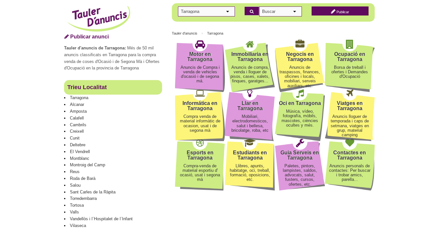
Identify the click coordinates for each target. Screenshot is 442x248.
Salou (75, 185)
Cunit (75, 138)
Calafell (77, 118)
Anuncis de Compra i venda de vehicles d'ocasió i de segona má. (200, 74)
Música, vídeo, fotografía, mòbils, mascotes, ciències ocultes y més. (300, 118)
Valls (74, 212)
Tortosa (77, 205)
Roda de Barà (82, 178)
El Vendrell (80, 151)
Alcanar (77, 104)
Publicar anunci (89, 36)
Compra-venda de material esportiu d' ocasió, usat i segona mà (200, 172)
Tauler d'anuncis (184, 33)
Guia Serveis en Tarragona (300, 155)
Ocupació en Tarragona (349, 56)
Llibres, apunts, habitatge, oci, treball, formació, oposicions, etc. (250, 172)
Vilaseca (78, 225)
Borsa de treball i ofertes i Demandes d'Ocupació (349, 72)
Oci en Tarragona (300, 103)
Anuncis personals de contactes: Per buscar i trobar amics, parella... (349, 172)
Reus (75, 171)
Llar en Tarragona (250, 105)
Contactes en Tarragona (349, 155)
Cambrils (78, 124)
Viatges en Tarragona (350, 105)
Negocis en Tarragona (300, 56)
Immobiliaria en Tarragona (250, 56)
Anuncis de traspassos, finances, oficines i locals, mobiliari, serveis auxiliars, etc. (300, 76)
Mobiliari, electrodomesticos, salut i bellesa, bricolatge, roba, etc (250, 123)
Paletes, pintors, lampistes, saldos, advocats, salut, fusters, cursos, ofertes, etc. (300, 175)
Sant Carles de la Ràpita (93, 192)
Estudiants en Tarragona (250, 155)
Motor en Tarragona (200, 56)
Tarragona (79, 97)
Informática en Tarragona (199, 105)
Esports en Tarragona (200, 155)
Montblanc (79, 158)
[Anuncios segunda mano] (116, 19)
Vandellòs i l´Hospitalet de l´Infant (101, 218)
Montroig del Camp (87, 164)
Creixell (77, 131)
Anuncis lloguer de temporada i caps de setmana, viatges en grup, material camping (350, 125)
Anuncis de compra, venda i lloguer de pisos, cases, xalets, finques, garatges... (250, 74)
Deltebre (77, 144)
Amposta (78, 111)
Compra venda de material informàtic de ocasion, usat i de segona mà (200, 123)
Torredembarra (83, 198)
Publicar (342, 12)
